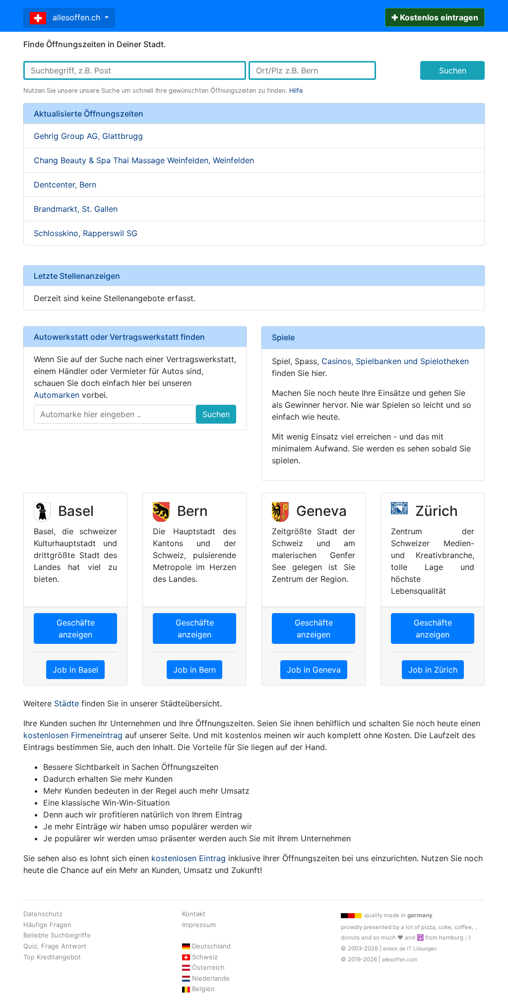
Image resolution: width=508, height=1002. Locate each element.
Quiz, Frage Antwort (54, 946)
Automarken (56, 395)
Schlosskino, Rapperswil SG (85, 233)
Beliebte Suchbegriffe (57, 935)
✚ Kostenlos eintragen (434, 17)
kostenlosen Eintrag (188, 858)
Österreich (208, 967)
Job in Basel (75, 670)
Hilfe (296, 90)
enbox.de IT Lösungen (410, 948)
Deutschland (211, 946)
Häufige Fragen (47, 925)
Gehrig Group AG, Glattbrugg (88, 136)
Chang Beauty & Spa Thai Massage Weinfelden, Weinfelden (144, 160)
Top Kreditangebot (52, 957)
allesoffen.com (399, 959)
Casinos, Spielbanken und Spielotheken (395, 361)
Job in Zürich (432, 670)
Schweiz (205, 957)
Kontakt (193, 914)
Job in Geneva (314, 670)
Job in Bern (194, 670)
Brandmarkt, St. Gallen (76, 209)
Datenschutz (43, 914)
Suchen (452, 70)
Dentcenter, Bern (65, 184)
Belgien (203, 989)
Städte (66, 703)
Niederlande (211, 978)
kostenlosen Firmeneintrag (73, 735)
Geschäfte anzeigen (76, 628)
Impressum (199, 925)
